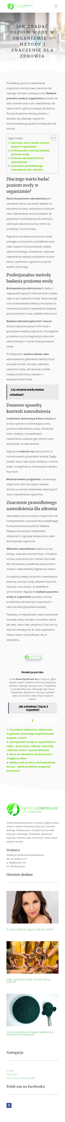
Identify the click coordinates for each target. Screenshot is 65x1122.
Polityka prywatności (20, 1078)
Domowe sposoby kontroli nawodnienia (27, 159)
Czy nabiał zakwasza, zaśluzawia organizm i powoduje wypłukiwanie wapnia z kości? (30, 734)
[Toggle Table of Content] (51, 138)
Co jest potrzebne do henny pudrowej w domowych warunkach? (30, 1033)
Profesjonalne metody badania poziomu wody (30, 152)
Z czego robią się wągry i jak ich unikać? (30, 929)
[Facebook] (32, 720)
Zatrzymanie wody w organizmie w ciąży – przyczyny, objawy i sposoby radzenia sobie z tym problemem (31, 746)
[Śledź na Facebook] (9, 1105)
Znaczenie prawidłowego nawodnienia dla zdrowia (27, 167)
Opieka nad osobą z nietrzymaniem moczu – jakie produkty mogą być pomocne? (30, 766)
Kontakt (12, 1074)
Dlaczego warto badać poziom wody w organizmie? (30, 144)
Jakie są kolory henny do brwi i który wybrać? (28, 980)
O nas (9, 1070)
